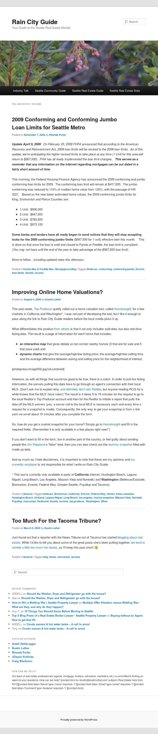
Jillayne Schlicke (23, 657)
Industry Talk (21, 90)
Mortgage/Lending (65, 269)
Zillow (104, 501)
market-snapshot (104, 497)
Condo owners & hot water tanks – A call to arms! (58, 624)
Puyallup (17, 501)
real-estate (29, 501)
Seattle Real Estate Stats (125, 90)
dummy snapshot (120, 444)
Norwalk (137, 497)
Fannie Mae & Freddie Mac (38, 269)
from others (62, 329)
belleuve (48, 494)
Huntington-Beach (22, 497)
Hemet (111, 494)
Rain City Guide (35, 21)
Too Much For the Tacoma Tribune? (56, 520)
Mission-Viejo (123, 497)
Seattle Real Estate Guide (87, 90)
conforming (105, 269)
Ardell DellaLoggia (24, 644)
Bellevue (92, 269)
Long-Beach (71, 497)
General (27, 494)
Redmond (43, 501)
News (52, 557)
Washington (93, 501)
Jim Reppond (36, 444)
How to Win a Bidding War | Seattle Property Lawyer (45, 602)
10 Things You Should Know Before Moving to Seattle (58, 611)
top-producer (77, 501)
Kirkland (39, 497)
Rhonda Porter (57, 135)
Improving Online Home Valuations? (57, 292)
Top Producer (43, 309)
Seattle (29, 273)
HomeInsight (122, 309)
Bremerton (60, 494)
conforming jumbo (123, 269)
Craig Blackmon (22, 661)
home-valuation (125, 494)
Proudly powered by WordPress (79, 719)
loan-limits (18, 273)
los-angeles (86, 497)
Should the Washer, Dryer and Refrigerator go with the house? (66, 594)
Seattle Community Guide (50, 90)
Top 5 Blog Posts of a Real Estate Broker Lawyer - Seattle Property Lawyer (59, 615)
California (74, 494)
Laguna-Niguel (53, 497)
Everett (140, 269)
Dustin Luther (53, 299)
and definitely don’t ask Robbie (80, 389)
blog (45, 557)
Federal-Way (98, 494)
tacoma (39, 273)
